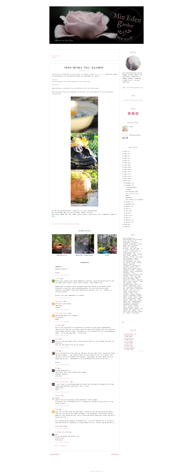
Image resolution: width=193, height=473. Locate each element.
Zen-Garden (134, 311)
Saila (57, 339)
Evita (134, 252)
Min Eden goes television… (135, 135)
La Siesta (132, 272)
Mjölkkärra (129, 197)
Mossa (132, 277)
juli (127, 208)
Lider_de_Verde (135, 274)
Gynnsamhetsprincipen (128, 259)
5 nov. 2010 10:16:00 (62, 392)
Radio (127, 288)
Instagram (125, 264)
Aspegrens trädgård (137, 239)
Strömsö (135, 297)
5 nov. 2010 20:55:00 (62, 406)
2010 (125, 181)
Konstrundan (126, 269)
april (127, 215)
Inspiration (139, 262)
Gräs (124, 258)
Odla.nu (130, 281)
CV (123, 249)
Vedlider (136, 307)
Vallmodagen (130, 307)
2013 (125, 174)
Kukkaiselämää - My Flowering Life (130, 335)
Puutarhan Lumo (129, 338)
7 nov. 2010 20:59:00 (62, 442)
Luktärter (131, 275)
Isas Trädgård (128, 341)
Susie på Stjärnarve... (62, 382)
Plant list (54, 57)
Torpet (129, 301)
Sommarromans (132, 295)
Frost (124, 255)
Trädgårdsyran (134, 304)
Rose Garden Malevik (61, 313)
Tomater (125, 301)
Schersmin (125, 292)
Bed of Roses (131, 241)
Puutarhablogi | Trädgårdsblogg (134, 287)
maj (127, 213)
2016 (125, 167)
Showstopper (126, 294)
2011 (125, 178)
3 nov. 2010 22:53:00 (62, 298)
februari (128, 220)
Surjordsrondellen (131, 298)
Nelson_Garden (131, 278)
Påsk (124, 288)
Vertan (130, 308)
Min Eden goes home (132, 191)
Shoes (136, 292)
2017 (125, 165)
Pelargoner (128, 282)
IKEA (124, 262)
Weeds (129, 311)
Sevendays (131, 292)
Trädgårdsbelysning (136, 301)
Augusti (124, 241)
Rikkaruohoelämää (129, 348)
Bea (56, 368)
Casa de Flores (136, 248)
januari (128, 222)
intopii (57, 278)
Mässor (124, 278)
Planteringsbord (132, 285)
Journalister (131, 264)
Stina (57, 351)
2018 (125, 163)
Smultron (125, 295)
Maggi (57, 409)
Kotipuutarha (139, 269)
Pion (140, 284)
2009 (125, 224)
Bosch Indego (135, 245)
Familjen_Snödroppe (127, 254)
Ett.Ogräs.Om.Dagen (127, 252)
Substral (140, 297)
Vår (130, 310)
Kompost (134, 268)
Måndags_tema (138, 277)
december (128, 183)
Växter (139, 310)
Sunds (124, 298)
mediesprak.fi (99, 74)
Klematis (129, 268)
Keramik (124, 268)
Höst (56, 224)
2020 (125, 158)
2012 (125, 176)
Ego (140, 251)
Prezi (124, 287)
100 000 (131, 126)
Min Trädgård (63, 224)
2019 (125, 160)
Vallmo (124, 307)
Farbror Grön (128, 344)
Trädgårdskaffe (126, 304)
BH (135, 241)
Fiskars (134, 254)
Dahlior (127, 249)
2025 (125, 151)
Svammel (76, 224)
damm (137, 249)
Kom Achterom (59, 301)
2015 (125, 169)
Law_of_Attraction (127, 274)
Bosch (129, 245)
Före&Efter (134, 255)
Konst (139, 268)
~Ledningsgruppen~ (131, 187)
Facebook (128, 189)
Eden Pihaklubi (135, 251)
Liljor (141, 274)
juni (127, 211)
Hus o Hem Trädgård (127, 261)
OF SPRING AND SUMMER (62, 432)
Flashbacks (139, 254)
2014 (125, 172)
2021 (125, 156)
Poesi (139, 285)
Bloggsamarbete (126, 242)
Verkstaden (125, 308)
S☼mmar (125, 291)
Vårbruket (134, 310)
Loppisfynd (125, 275)
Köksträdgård (126, 272)
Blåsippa (124, 245)
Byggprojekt (125, 248)
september (129, 204)
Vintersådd (125, 310)
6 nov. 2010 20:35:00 (62, 428)
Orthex (141, 281)
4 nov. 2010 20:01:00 (62, 347)
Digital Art (125, 251)
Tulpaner (125, 305)
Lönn (136, 275)
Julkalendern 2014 (136, 265)
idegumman (58, 325)
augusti (128, 206)
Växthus (125, 311)
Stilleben (70, 224)
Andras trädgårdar (127, 239)
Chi (141, 248)
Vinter (141, 308)
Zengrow (140, 311)
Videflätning (136, 308)
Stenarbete (139, 295)
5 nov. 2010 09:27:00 (62, 378)
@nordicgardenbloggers (128, 238)
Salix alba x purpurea (132, 291)
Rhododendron (139, 288)
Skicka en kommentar (60, 446)
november (128, 185)
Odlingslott (135, 281)
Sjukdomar (132, 294)
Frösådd (129, 255)
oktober (128, 202)
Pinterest (136, 284)
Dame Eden (132, 249)
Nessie (137, 278)
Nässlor (125, 281)
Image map (128, 262)
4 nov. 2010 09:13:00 (62, 335)
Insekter (133, 262)
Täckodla (130, 305)
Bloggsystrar (134, 242)
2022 (125, 154)
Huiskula (136, 259)
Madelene (58, 395)
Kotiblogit (132, 269)
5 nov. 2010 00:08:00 (62, 364)
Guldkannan (129, 258)
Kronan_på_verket (139, 271)
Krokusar (132, 271)
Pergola (134, 282)
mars (127, 217)
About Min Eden (56, 56)
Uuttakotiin (136, 305)
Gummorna (135, 258)
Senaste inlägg (55, 454)
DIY (129, 251)
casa (131, 248)
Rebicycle (132, 288)
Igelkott (139, 261)
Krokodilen (125, 271)
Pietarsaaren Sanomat (128, 284)
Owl (124, 282)
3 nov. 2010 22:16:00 (62, 275)
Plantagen (125, 285)
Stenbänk (125, 297)
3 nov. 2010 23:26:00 (62, 321)
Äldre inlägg (114, 454)
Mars (139, 275)
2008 (125, 226)
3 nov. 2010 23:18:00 (62, 309)
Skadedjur (138, 294)
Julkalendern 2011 (127, 265)
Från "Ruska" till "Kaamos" (134, 199)
